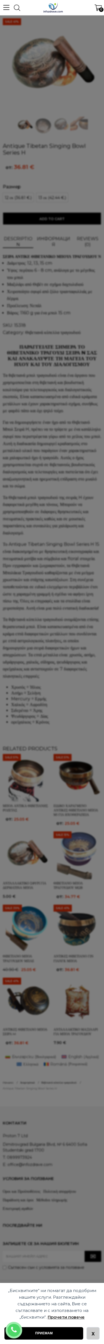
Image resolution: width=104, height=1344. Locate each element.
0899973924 (21, 1326)
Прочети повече (66, 1317)
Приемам (44, 1333)
